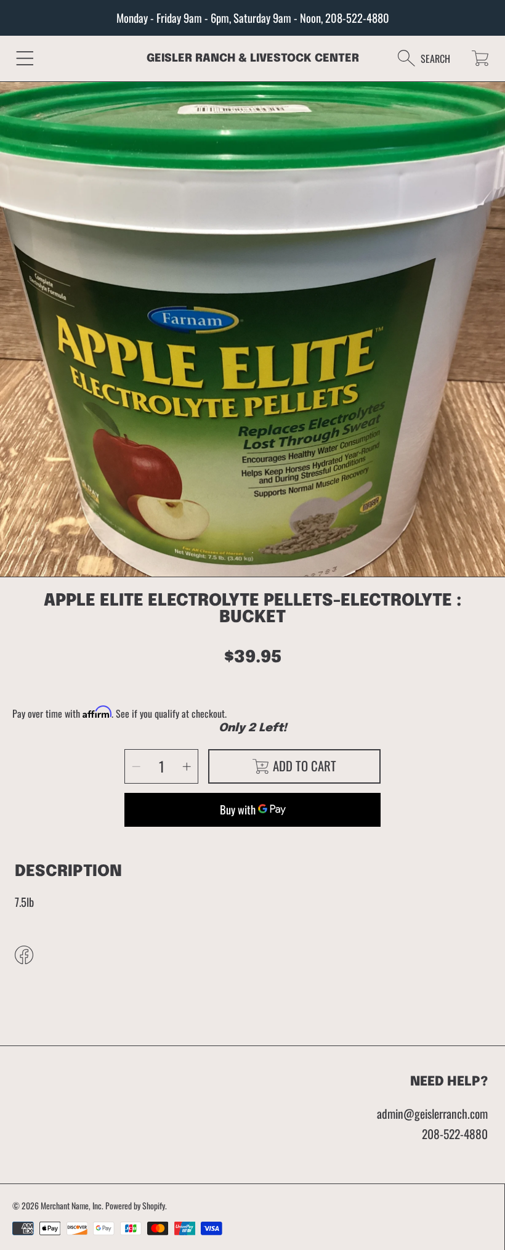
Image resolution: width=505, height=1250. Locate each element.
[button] (25, 58)
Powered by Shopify (135, 1205)
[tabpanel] (252, 334)
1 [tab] (252, 552)
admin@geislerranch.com (432, 1113)
